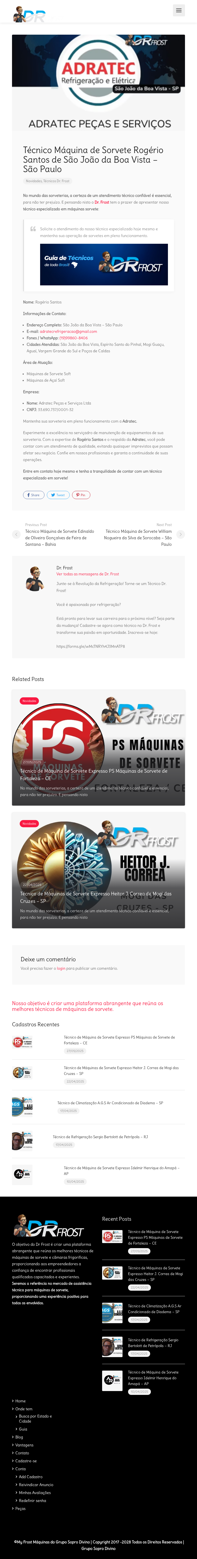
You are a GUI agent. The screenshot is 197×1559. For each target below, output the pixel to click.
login (61, 968)
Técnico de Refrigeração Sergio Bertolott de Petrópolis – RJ (100, 1137)
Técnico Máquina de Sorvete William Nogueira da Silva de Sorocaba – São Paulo (138, 534)
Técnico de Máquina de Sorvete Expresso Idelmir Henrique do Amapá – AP (153, 1378)
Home (20, 1401)
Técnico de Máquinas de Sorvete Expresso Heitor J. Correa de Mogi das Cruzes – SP (155, 1274)
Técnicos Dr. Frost (56, 181)
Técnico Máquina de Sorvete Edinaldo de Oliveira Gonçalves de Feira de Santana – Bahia (59, 534)
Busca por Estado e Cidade (35, 1419)
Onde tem (23, 1408)
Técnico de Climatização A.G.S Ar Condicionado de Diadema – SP (110, 1103)
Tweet (60, 495)
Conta (20, 1468)
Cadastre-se (26, 1460)
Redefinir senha (32, 1500)
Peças (20, 1508)
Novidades (34, 181)
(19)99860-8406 (74, 337)
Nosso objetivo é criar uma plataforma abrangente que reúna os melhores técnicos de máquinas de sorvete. (87, 1006)
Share (35, 495)
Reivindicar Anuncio (36, 1484)
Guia (23, 1429)
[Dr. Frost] (38, 12)
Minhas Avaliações (35, 1492)
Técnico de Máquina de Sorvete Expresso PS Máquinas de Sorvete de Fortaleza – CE (155, 1237)
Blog (19, 1437)
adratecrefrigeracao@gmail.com (68, 331)
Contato (22, 1452)
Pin (82, 495)
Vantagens (24, 1445)
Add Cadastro (31, 1476)
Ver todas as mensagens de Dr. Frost (87, 573)
